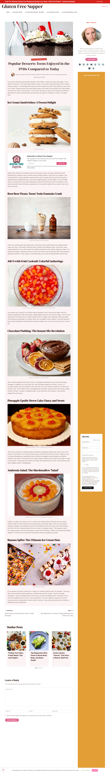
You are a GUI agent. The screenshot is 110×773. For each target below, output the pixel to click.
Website (55, 711)
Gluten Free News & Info (69, 12)
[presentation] (16, 641)
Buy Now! (100, 1)
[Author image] (13, 74)
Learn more (91, 483)
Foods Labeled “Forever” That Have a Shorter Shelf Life (61, 655)
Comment (9, 689)
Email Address (86, 442)
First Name (85, 447)
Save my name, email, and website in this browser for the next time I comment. (29, 715)
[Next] (68, 649)
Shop (8, 12)
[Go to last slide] (9, 649)
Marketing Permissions (88, 455)
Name (8, 711)
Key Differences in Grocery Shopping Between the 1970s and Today (57, 613)
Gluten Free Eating (53, 12)
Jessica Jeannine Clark (61, 74)
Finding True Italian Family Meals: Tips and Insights (15, 655)
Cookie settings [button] (85, 770)
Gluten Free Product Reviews (34, 12)
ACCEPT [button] (95, 770)
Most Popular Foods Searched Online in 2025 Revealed (19, 613)
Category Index (17, 12)
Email (31, 711)
